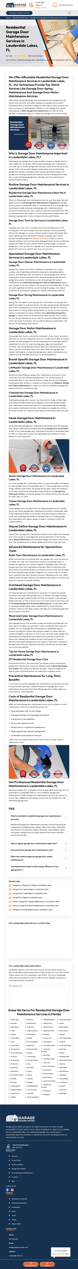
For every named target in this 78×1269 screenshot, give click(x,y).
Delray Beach (47, 1077)
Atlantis (61, 1053)
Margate (30, 1082)
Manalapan (63, 1075)
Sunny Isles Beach (16, 1053)
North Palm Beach (65, 1038)
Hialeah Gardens (16, 1090)
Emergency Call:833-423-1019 (19, 13)
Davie (29, 1064)
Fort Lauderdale (32, 1042)
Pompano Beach (32, 1060)
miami (13, 1031)
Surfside (13, 1079)
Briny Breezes (63, 1071)
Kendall (29, 1038)
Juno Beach (63, 1082)
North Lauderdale (33, 1097)
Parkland (46, 1034)
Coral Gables (15, 1038)
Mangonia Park (64, 1056)
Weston (29, 1075)
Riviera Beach (63, 1027)
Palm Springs (63, 1031)
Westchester (31, 1034)
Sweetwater (15, 1060)
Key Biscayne (15, 1049)
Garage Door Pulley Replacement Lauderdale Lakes (32, 910)
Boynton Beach (48, 1074)
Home (8, 18)
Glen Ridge (62, 1093)
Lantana (62, 1034)
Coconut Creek (32, 1090)
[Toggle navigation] (69, 13)
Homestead (15, 1045)
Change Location (41, 8)
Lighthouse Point (48, 1031)
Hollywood (30, 1045)
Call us (47, 1265)
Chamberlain (16, 1207)
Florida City (14, 1064)
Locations (15, 1177)
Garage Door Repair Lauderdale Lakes (27, 897)
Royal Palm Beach (65, 1020)
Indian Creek (15, 1093)
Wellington (46, 1094)
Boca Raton (47, 1070)
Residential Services (20, 18)
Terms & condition (17, 1164)
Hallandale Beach (49, 1020)
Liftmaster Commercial (19, 1199)
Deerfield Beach (32, 1086)
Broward (13, 1023)
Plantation (30, 1067)
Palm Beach (15, 1027)
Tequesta (62, 1042)
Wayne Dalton (16, 1224)
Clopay (14, 1220)
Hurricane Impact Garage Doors (22, 1173)
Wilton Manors (48, 1027)
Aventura (14, 1056)
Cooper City (47, 1038)
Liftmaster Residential (19, 1203)
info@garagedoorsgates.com (18, 1247)
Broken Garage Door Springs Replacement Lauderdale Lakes (35, 901)
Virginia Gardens (32, 1031)
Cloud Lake (63, 1090)
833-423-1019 (13, 1239)
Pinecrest (30, 1020)
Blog (13, 1181)
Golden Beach (15, 1086)
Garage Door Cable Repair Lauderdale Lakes (29, 893)
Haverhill (62, 1086)
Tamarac (30, 1079)
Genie (14, 1211)
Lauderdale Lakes (49, 1045)
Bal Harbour (15, 1071)
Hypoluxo (62, 1064)
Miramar (30, 1053)
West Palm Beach (49, 1066)
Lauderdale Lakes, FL (16, 1256)
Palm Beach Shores (65, 1060)
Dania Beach (47, 1042)
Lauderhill (30, 1093)
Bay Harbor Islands (17, 1075)
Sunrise (29, 1071)
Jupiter (61, 1023)
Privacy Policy (16, 1160)
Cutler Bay (30, 1027)
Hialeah (13, 1034)
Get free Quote (31, 1265)
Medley (13, 1097)
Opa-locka (14, 1067)
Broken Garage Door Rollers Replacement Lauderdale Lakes (35, 905)
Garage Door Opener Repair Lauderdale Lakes (30, 889)
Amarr (14, 1215)
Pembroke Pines (32, 1049)
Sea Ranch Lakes (48, 1059)
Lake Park (62, 1049)
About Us (15, 1156)
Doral (12, 1042)
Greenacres (47, 1091)
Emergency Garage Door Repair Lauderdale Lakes (31, 885)
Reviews (64, 1251)
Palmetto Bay (31, 1023)
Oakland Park (47, 1023)
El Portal (13, 1082)
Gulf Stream (63, 1067)
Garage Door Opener (19, 1169)
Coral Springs (31, 1056)
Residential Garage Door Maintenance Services (49, 18)
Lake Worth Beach (49, 1081)
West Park (46, 1055)
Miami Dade (15, 1020)
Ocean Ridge (63, 1079)
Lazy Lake (46, 1062)
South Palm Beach (65, 1045)
